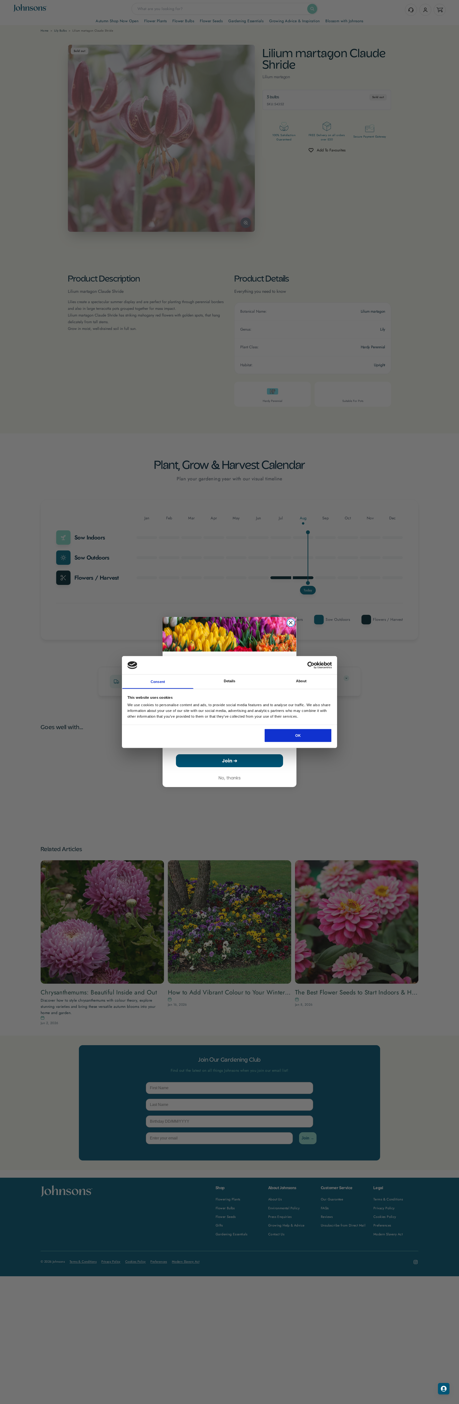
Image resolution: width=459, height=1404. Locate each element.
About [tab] (301, 681)
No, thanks (230, 778)
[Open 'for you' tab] (443, 1388)
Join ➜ (229, 760)
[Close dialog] (291, 623)
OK (298, 735)
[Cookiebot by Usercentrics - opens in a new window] (311, 665)
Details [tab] (229, 681)
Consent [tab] (158, 682)
